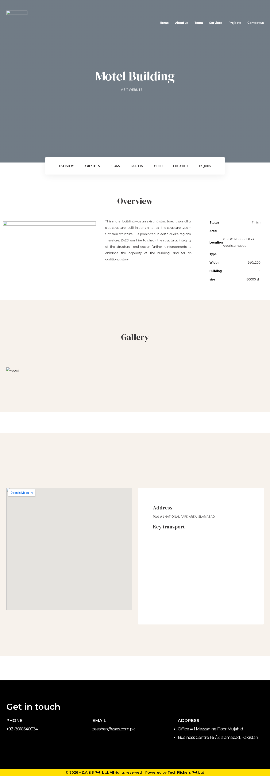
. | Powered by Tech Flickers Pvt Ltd (173, 773)
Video (158, 166)
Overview (66, 166)
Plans (115, 166)
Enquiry (205, 166)
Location (180, 166)
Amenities (92, 166)
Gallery (137, 166)
